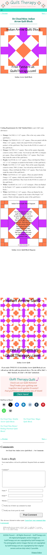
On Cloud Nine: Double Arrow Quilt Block (9, 420)
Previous (4, 13)
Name (4, 490)
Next (44, 13)
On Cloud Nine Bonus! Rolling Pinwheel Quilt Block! (9, 428)
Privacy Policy (37, 553)
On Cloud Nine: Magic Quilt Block (32, 420)
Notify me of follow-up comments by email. (17, 506)
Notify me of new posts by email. (14, 510)
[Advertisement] (24, 103)
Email (4, 496)
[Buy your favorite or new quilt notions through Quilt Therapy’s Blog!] (24, 386)
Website (4, 501)
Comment (5, 470)
